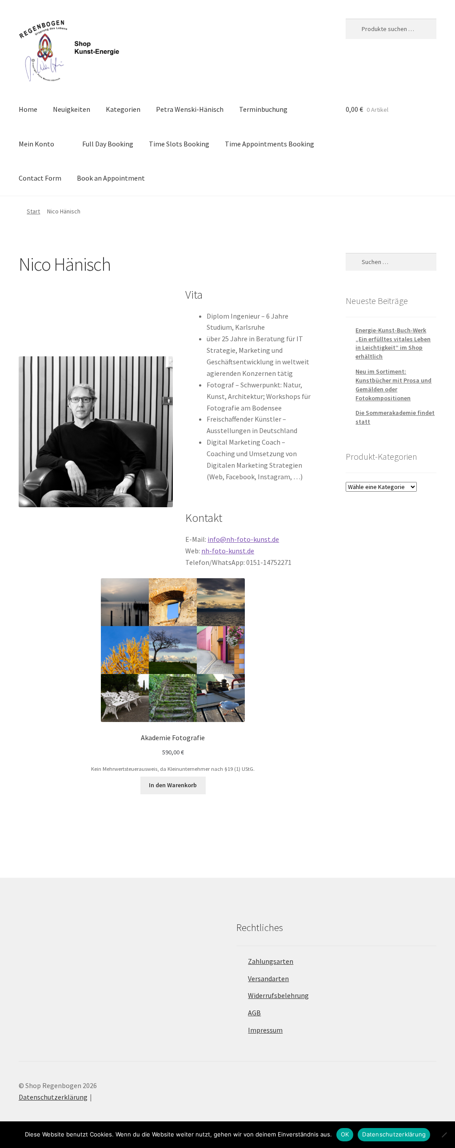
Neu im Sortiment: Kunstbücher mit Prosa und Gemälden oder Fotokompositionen (393, 384)
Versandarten (268, 978)
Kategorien (123, 109)
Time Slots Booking (179, 143)
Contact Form (40, 178)
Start (33, 211)
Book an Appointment (111, 178)
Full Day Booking (107, 143)
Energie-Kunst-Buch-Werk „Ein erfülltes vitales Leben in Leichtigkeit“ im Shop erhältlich (393, 343)
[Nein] (443, 1134)
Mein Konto (36, 143)
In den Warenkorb (173, 785)
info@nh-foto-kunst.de (243, 539)
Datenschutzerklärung (53, 1097)
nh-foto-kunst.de (227, 550)
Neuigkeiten (71, 109)
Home (28, 109)
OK (345, 1134)
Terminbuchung (263, 109)
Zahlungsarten (270, 961)
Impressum (265, 1030)
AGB (254, 1012)
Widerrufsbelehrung (278, 995)
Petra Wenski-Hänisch (190, 109)
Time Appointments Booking (269, 143)
